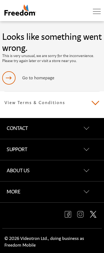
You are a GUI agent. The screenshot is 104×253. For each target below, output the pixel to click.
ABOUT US (18, 171)
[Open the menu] (97, 11)
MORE (14, 192)
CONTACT (17, 128)
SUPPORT (17, 149)
